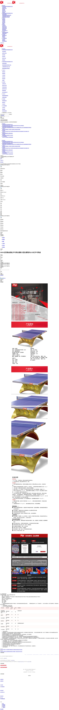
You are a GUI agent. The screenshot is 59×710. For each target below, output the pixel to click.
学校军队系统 (4, 27)
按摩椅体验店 (4, 33)
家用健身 (3, 71)
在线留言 (4, 278)
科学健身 (3, 34)
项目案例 (3, 24)
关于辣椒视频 (4, 38)
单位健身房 (4, 7)
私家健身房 (4, 29)
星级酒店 (3, 12)
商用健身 (3, 73)
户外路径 (3, 75)
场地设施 (3, 22)
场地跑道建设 (4, 14)
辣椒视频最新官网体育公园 (6, 15)
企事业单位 (4, 25)
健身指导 (3, 36)
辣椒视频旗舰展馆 (5, 32)
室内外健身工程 (4, 30)
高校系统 (3, 10)
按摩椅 (3, 23)
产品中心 (3, 70)
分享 (1, 278)
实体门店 (3, 31)
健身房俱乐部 (4, 28)
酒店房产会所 (4, 26)
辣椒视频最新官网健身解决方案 (7, 6)
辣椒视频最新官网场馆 (6, 68)
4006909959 (2, 42)
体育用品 (13, 129)
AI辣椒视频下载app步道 (6, 16)
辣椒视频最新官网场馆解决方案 (7, 13)
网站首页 (3, 5)
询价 (1, 273)
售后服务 (3, 40)
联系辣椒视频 (4, 41)
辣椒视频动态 (4, 35)
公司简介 (3, 39)
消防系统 (3, 9)
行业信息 (3, 37)
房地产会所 (4, 11)
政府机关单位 (4, 8)
